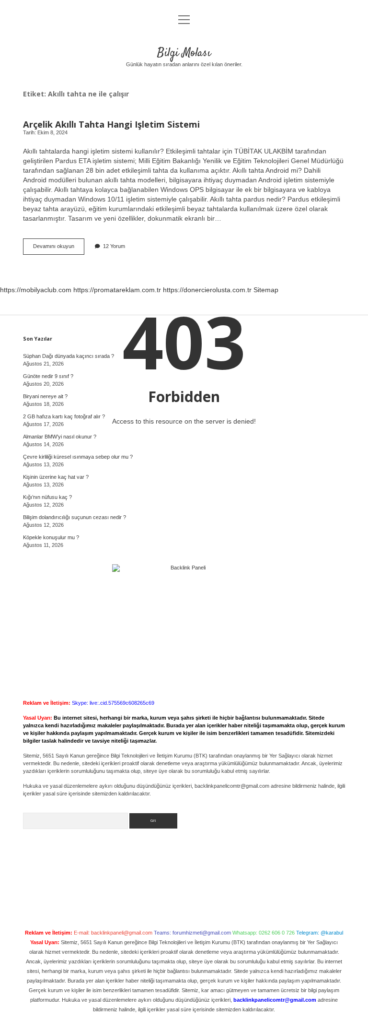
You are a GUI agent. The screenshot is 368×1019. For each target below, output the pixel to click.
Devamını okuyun (58, 249)
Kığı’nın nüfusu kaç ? (47, 497)
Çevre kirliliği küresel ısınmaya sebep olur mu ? (78, 457)
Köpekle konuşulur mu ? (51, 537)
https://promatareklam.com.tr (117, 290)
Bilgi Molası (184, 53)
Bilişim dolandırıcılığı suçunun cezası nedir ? (74, 517)
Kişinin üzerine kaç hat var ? (56, 477)
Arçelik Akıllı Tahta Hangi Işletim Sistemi (111, 124)
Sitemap (265, 290)
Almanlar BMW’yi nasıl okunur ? (59, 436)
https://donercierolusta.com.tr (207, 290)
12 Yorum (114, 246)
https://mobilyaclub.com (35, 290)
